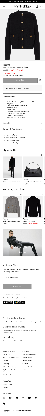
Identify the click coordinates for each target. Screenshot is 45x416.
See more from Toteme (10, 135)
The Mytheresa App (29, 354)
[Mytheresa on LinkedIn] (4, 398)
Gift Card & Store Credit (11, 357)
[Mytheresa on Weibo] (35, 398)
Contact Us (6, 354)
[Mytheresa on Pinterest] (16, 398)
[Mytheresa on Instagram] (23, 398)
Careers (25, 363)
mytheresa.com (25, 410)
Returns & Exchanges (10, 367)
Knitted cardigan (29, 221)
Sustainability (27, 357)
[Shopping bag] (41, 6)
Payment (6, 360)
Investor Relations (28, 367)
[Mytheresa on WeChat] (4, 403)
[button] (39, 80)
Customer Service (9, 351)
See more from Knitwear (11, 140)
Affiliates (25, 370)
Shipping (6, 363)
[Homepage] (22, 6)
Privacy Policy (7, 384)
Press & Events (27, 360)
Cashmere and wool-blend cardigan (15, 221)
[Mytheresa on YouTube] (29, 398)
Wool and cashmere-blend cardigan (15, 182)
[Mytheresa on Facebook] (10, 398)
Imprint (5, 387)
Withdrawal (7, 375)
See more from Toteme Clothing (14, 137)
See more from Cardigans (12, 143)
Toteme (6, 65)
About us (25, 351)
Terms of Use (7, 381)
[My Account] (37, 6)
